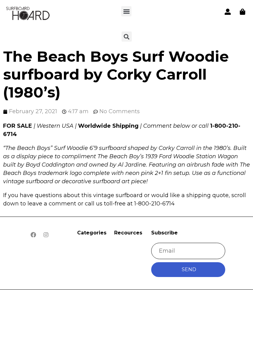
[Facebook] (33, 234)
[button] (126, 11)
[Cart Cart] (242, 11)
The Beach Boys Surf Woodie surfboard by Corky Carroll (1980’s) (116, 74)
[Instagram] (46, 234)
